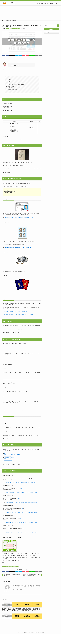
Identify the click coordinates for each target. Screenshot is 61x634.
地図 (30, 478)
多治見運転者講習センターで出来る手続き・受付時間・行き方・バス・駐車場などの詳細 (21, 512)
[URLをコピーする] (38, 55)
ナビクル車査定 (6, 562)
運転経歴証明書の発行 (8, 460)
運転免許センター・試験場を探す (14, 28)
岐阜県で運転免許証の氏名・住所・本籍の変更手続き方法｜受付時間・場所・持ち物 (19, 217)
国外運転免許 (7, 28)
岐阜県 (19, 28)
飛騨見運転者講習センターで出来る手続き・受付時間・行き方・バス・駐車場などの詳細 (21, 532)
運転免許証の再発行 (7, 456)
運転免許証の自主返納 (8, 458)
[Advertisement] (30, 12)
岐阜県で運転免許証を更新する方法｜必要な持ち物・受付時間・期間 (15, 311)
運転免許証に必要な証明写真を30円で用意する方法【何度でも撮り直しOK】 (18, 247)
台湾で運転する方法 (11, 86)
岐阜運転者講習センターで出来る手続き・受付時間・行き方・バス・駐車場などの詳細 (21, 482)
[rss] (56, 0)
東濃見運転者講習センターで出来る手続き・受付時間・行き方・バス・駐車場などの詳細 (21, 522)
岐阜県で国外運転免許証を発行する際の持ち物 (16, 84)
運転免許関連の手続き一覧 (12, 89)
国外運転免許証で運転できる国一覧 (14, 87)
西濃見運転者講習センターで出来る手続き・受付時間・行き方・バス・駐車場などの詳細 (21, 492)
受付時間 (9, 81)
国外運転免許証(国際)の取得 (9, 457)
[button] (5, 55)
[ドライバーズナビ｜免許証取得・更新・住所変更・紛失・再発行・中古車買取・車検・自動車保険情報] (8, 3)
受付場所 (9, 79)
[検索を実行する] (58, 25)
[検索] (58, 0)
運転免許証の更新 (7, 453)
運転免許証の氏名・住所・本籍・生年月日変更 (12, 454)
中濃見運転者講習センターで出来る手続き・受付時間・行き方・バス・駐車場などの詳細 (21, 502)
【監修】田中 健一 (7, 591)
